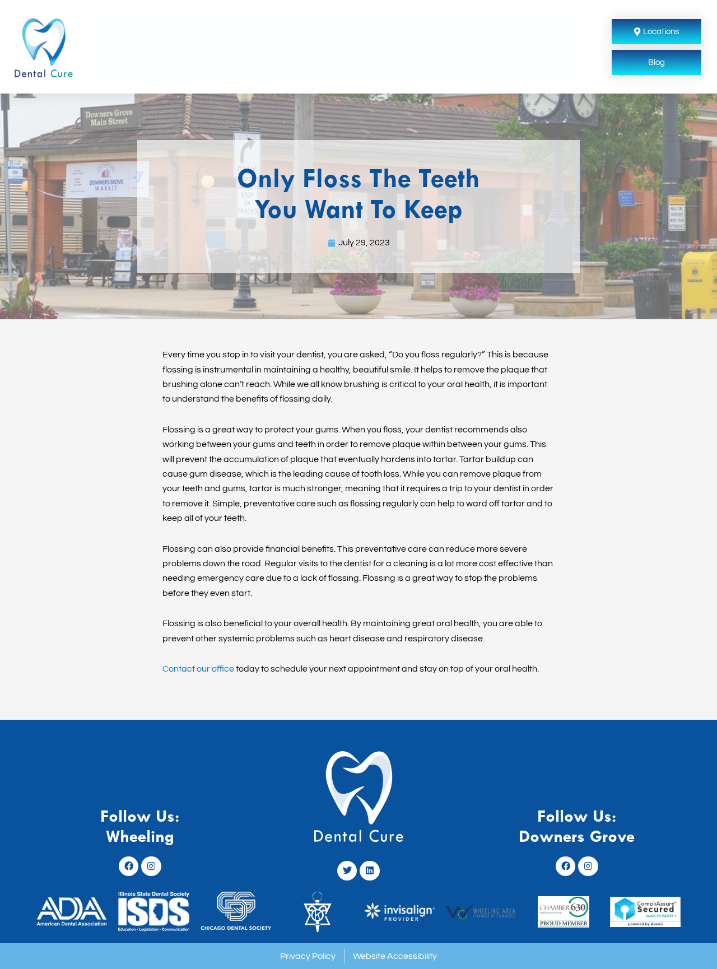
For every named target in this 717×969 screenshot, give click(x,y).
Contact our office (198, 668)
